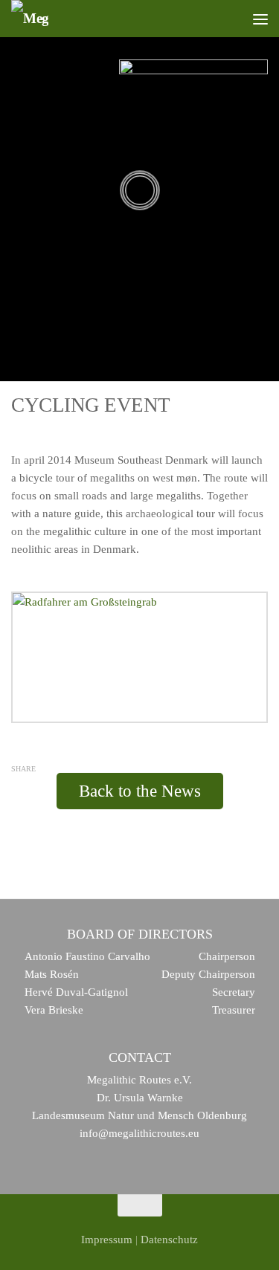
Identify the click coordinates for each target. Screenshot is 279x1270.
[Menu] (260, 18)
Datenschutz (169, 1239)
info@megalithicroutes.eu (139, 1133)
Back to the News (140, 791)
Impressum (106, 1239)
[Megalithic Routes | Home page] (29, 18)
